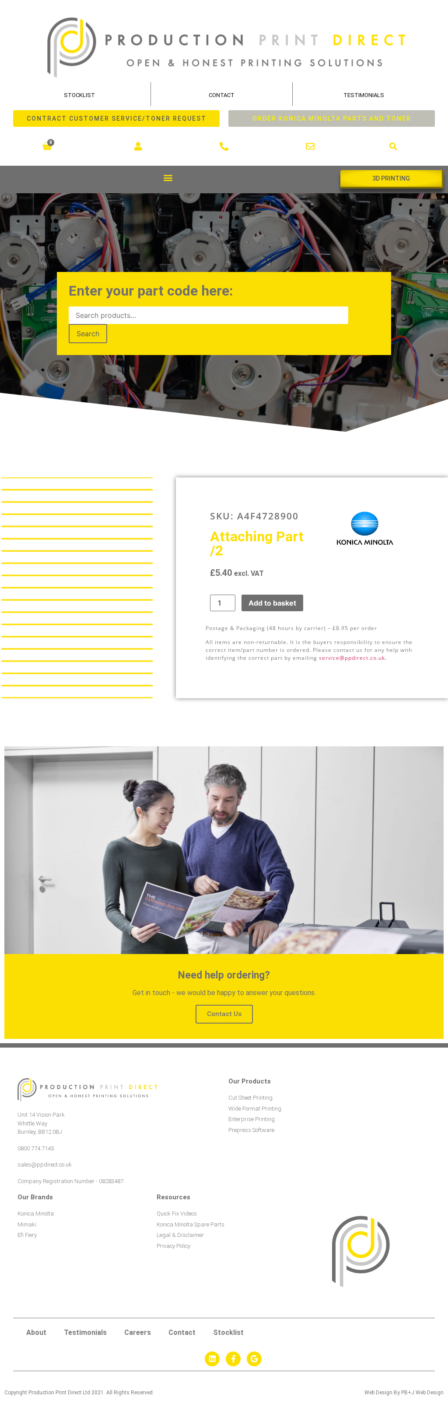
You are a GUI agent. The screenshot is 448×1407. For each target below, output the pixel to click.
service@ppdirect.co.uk (352, 658)
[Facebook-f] (233, 1358)
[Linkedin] (212, 1358)
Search (88, 333)
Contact (221, 95)
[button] (393, 146)
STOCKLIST (79, 95)
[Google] (254, 1358)
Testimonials (363, 95)
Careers (137, 1332)
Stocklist (228, 1332)
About (36, 1332)
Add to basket (272, 603)
